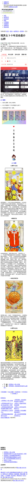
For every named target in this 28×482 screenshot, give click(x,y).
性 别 (3, 61)
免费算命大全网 (13, 7)
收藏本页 (6, 2)
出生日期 (3, 64)
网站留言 (19, 475)
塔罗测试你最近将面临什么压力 (12, 457)
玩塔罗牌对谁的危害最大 (10, 462)
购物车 (5, 3)
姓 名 (3, 58)
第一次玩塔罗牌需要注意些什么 (12, 458)
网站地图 (22, 474)
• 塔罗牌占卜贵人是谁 (7, 400)
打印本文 (24, 392)
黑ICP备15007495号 (8, 477)
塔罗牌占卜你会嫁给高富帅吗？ (12, 455)
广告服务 (7, 475)
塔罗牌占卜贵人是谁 (14, 384)
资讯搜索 (3, 392)
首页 (7, 31)
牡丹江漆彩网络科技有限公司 (14, 472)
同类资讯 (3, 398)
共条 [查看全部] (5, 417)
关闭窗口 (14, 393)
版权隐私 (16, 474)
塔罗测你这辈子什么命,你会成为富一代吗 (15, 453)
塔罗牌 (22, 31)
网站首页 (3, 472)
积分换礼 (13, 475)
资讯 (11, 31)
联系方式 (5, 474)
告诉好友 (17, 392)
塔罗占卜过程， (8, 460)
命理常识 (16, 31)
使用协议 (11, 474)
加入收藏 (10, 392)
